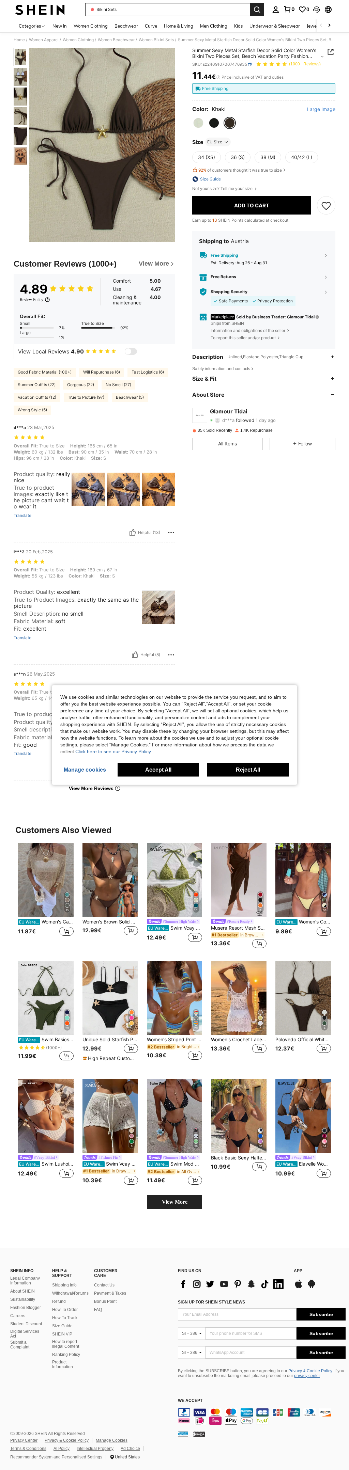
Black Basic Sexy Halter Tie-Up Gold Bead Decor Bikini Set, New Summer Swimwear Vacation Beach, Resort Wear (239, 1157)
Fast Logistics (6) (148, 372)
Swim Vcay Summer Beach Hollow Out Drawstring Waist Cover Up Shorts (111, 1164)
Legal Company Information (25, 1280)
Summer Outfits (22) (37, 384)
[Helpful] (132, 532)
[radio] (198, 123)
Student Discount (26, 1324)
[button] (317, 9)
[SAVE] (326, 205)
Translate (22, 515)
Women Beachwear (116, 39)
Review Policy (31, 299)
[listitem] (45, 896)
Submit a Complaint (19, 1344)
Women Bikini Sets (156, 39)
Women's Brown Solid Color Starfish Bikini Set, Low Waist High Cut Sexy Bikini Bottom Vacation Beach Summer (110, 921)
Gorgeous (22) (80, 384)
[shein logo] (40, 9)
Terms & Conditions (28, 1448)
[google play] (311, 1287)
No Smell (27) (118, 384)
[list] (232, 1284)
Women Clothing (78, 39)
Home (19, 39)
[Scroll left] (321, 25)
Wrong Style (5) (32, 409)
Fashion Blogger (25, 1307)
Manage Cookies (111, 1440)
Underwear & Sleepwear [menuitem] (274, 26)
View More (174, 1202)
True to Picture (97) (86, 397)
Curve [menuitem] (151, 26)
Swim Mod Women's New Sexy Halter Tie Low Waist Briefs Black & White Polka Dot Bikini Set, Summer (175, 1164)
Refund (59, 1301)
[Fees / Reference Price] (218, 77)
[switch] (131, 351)
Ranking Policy (66, 1354)
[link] (289, 9)
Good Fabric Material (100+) (45, 372)
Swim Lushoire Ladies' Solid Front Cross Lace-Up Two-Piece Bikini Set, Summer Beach (46, 1164)
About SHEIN (22, 1291)
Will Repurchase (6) (101, 372)
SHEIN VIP (62, 1334)
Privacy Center (23, 1440)
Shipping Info (64, 1285)
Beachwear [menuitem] (126, 26)
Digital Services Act (24, 1334)
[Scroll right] (329, 25)
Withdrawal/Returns (70, 1293)
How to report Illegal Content (65, 1344)
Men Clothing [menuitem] (213, 26)
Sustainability (22, 1299)
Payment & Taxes (110, 1293)
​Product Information (62, 1364)
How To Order (65, 1309)
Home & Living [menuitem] (178, 26)
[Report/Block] (171, 532)
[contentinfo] (262, 1416)
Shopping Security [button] (229, 291)
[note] (109, 1058)
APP (298, 1271)
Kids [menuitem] (238, 26)
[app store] (298, 1287)
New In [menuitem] (59, 26)
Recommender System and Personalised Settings (56, 1457)
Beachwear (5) (130, 397)
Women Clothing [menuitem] (91, 26)
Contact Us (104, 1285)
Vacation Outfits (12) (37, 397)
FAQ (98, 1309)
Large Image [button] (321, 109)
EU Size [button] (214, 141)
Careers (17, 1315)
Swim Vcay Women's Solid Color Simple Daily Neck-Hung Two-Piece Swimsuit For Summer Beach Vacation (175, 928)
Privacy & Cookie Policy (310, 1371)
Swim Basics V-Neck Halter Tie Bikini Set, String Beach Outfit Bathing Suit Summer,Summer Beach (46, 1039)
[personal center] (276, 9)
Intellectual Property (95, 1448)
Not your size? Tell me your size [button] (223, 188)
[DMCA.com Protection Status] (199, 1434)
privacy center (307, 1375)
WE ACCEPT (190, 1400)
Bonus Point (105, 1301)
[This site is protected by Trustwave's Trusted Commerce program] (183, 1434)
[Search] (257, 9)
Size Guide (62, 1326)
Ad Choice (130, 1448)
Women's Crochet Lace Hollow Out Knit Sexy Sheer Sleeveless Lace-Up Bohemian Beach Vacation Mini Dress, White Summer (239, 1039)
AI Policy (62, 1448)
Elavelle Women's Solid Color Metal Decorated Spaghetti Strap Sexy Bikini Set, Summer (303, 1164)
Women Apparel (44, 39)
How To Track (64, 1317)
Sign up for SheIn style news (211, 1302)
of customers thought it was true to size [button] (240, 170)
